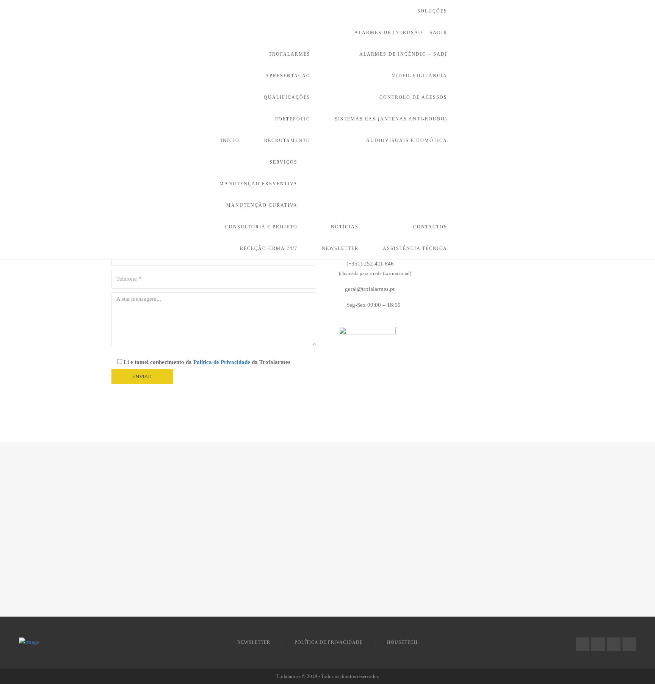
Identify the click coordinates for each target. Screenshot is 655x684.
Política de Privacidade (221, 362)
